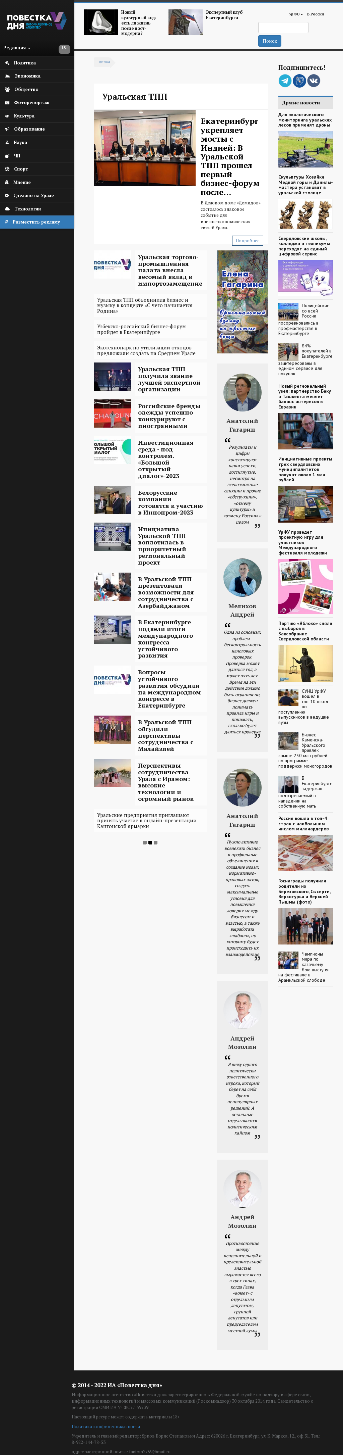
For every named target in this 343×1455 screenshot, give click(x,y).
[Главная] (37, 28)
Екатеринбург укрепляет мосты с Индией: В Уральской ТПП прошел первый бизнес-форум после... (230, 156)
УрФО (294, 14)
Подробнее (248, 241)
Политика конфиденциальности (106, 1426)
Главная (104, 62)
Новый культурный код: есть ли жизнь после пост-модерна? (138, 22)
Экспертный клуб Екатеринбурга (224, 14)
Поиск (270, 41)
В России (315, 14)
